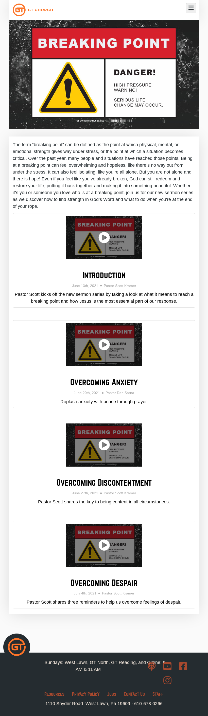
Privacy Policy (85, 694)
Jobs (111, 694)
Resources (54, 694)
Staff (158, 694)
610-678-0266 (148, 703)
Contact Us (134, 694)
